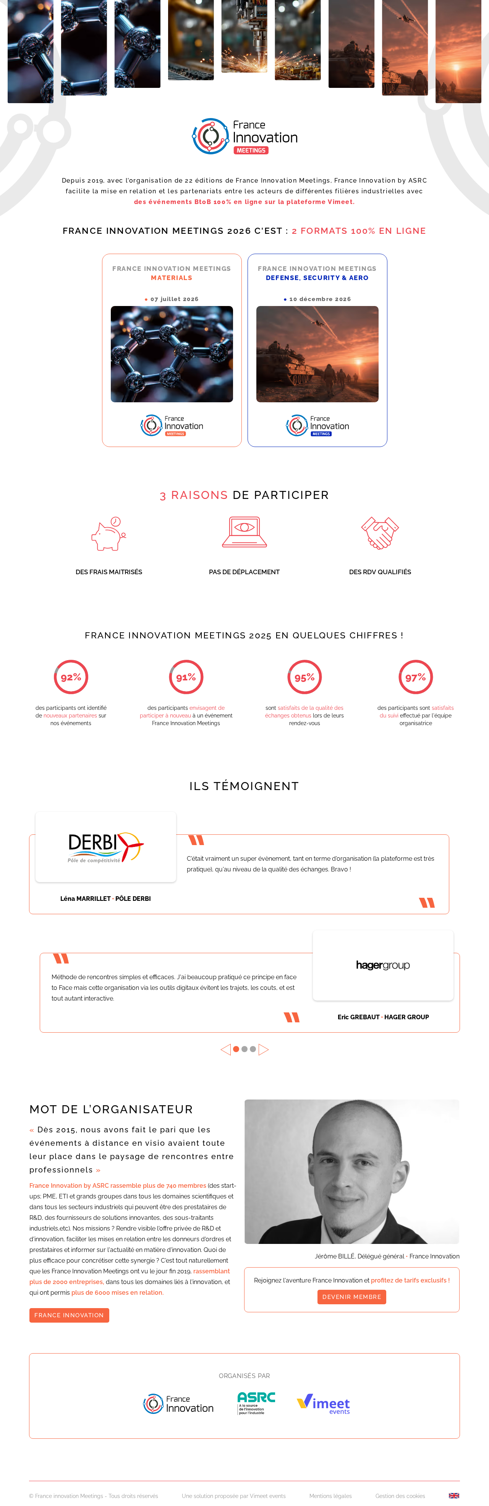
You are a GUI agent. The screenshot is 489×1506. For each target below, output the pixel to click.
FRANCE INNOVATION (69, 1315)
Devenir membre (351, 1297)
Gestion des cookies (400, 1496)
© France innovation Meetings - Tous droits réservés (93, 1496)
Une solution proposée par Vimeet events (234, 1496)
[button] (225, 1050)
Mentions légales (330, 1496)
